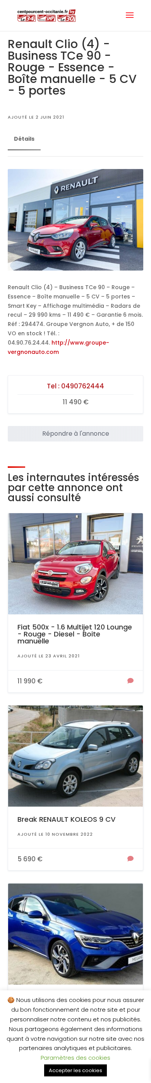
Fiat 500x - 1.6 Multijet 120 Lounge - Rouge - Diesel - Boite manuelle (74, 634)
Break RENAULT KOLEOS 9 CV (66, 819)
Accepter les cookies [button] (75, 1070)
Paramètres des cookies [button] (75, 1058)
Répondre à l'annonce (75, 433)
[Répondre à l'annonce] (130, 681)
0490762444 (82, 386)
